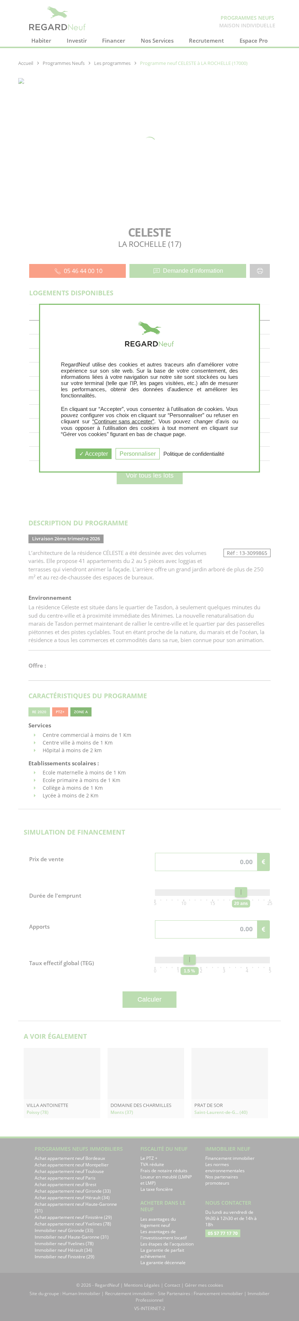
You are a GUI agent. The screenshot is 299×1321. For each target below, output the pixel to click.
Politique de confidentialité (193, 454)
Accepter (96, 454)
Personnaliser (138, 454)
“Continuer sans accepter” (123, 421)
